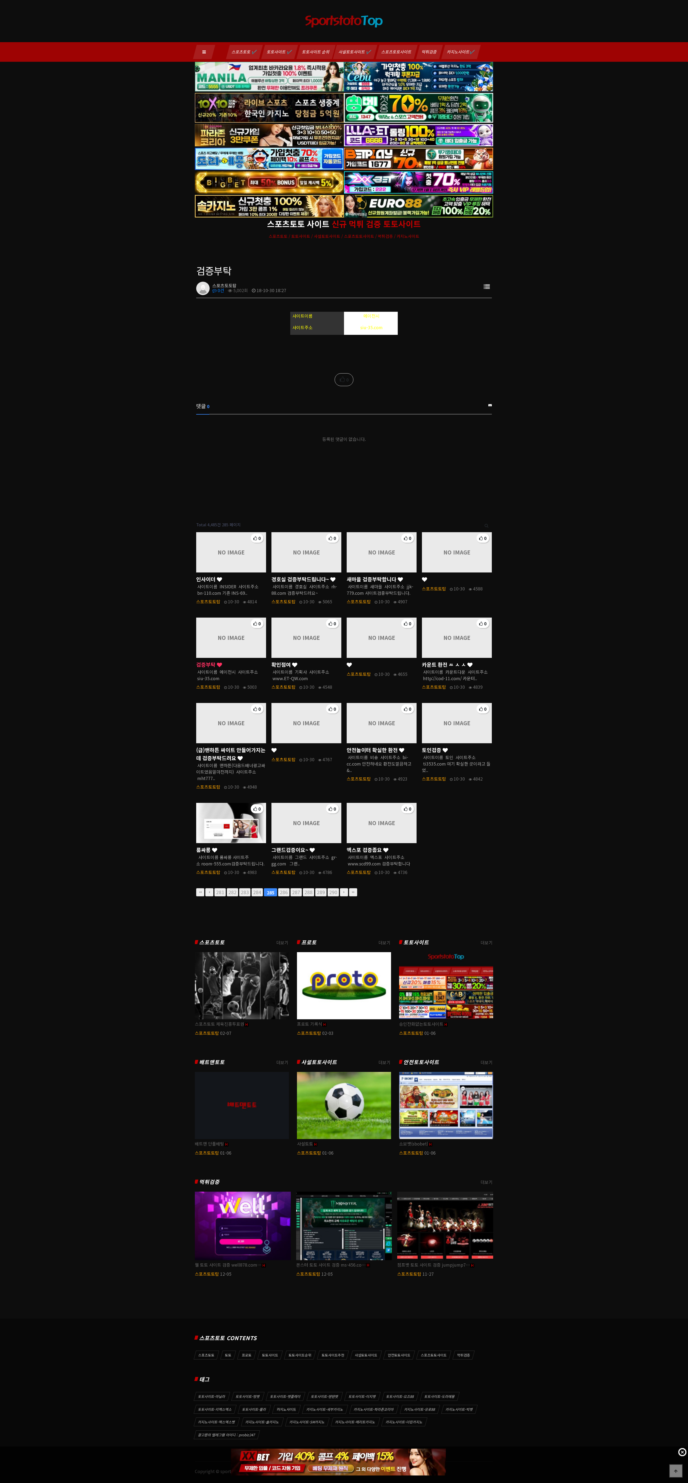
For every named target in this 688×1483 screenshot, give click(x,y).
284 (257, 892)
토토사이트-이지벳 (362, 1396)
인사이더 (206, 579)
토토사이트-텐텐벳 (324, 1396)
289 (321, 892)
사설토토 (305, 1143)
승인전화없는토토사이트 (421, 1024)
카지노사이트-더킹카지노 (404, 1421)
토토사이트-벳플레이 (285, 1396)
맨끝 (353, 892)
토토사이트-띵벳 (247, 1396)
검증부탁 (206, 664)
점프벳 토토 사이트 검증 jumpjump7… (433, 1264)
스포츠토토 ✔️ (244, 52)
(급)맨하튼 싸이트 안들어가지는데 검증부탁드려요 (231, 754)
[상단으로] (676, 1471)
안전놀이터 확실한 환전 (373, 750)
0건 (220, 290)
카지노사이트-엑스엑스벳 (217, 1421)
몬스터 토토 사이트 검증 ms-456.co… (331, 1264)
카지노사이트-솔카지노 (262, 1421)
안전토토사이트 (421, 1062)
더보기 (282, 942)
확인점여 (281, 664)
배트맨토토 (212, 1062)
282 (232, 892)
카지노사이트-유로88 (420, 1409)
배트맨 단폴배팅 (209, 1143)
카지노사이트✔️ (461, 52)
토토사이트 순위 (316, 52)
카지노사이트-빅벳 (459, 1409)
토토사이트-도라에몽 (440, 1396)
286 (284, 892)
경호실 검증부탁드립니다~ (300, 579)
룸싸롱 (204, 850)
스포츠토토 (212, 942)
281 (220, 892)
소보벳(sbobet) (413, 1143)
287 (296, 892)
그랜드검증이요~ (290, 850)
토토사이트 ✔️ (279, 52)
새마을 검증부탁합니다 (372, 579)
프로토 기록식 (309, 1024)
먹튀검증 (429, 52)
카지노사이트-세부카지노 (325, 1409)
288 (308, 892)
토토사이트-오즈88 (400, 1396)
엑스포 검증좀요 (365, 850)
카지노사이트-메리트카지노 (355, 1421)
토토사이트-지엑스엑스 (215, 1409)
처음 (200, 892)
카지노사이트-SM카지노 (307, 1421)
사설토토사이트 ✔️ (355, 52)
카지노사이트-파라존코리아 (374, 1409)
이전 (209, 892)
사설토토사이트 (319, 1062)
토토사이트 (416, 942)
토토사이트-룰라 (254, 1409)
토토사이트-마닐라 (212, 1396)
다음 (344, 892)
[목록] (486, 286)
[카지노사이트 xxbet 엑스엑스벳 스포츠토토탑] (338, 1462)
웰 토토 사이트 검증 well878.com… (228, 1264)
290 (333, 892)
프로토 (309, 942)
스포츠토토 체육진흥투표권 (219, 1024)
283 (245, 892)
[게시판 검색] (486, 525)
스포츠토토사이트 (397, 52)
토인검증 (432, 750)
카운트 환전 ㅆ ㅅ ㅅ (444, 664)
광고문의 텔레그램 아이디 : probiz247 (227, 1434)
